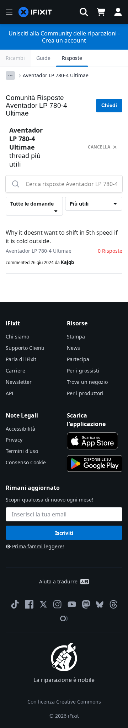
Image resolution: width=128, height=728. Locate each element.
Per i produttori (85, 393)
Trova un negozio (87, 382)
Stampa (76, 336)
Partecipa (78, 359)
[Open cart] (101, 12)
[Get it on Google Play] (94, 463)
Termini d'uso (22, 451)
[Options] (10, 75)
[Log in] (118, 12)
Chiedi (109, 105)
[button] (84, 12)
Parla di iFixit (21, 359)
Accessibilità (20, 428)
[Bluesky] (99, 604)
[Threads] (113, 604)
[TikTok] (15, 604)
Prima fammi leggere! (38, 546)
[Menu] (9, 12)
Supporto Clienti (25, 348)
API (10, 393)
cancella (99, 147)
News (73, 348)
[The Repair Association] (64, 618)
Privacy (14, 439)
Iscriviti (64, 533)
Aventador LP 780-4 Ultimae (56, 75)
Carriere (15, 370)
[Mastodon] (86, 604)
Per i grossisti (83, 370)
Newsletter (19, 382)
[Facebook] (29, 604)
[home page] (35, 12)
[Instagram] (57, 604)
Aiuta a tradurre (58, 581)
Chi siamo (17, 336)
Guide (43, 58)
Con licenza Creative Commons (64, 701)
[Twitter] (43, 604)
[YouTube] (72, 604)
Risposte (72, 58)
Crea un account (64, 40)
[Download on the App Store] (92, 440)
